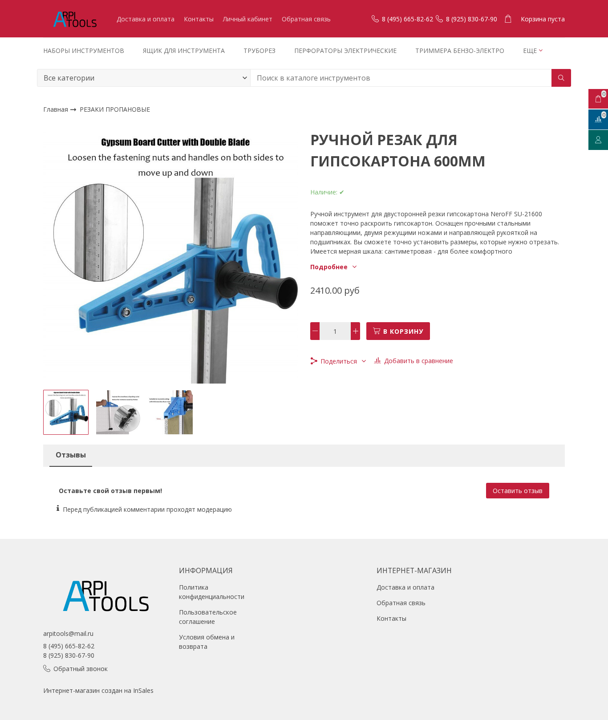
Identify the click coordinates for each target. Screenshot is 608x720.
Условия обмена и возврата (207, 642)
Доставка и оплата (145, 19)
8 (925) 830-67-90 (68, 655)
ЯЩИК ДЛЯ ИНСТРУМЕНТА (184, 50)
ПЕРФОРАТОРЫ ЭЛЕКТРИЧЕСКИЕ (345, 50)
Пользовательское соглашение (208, 617)
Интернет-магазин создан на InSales (98, 690)
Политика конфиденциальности (211, 592)
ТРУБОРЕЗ (259, 50)
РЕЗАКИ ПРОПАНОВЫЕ (115, 109)
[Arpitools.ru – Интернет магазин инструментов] (74, 18)
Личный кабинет (247, 19)
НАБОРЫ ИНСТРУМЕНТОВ (83, 50)
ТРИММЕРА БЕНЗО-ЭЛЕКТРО (459, 50)
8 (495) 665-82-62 (68, 646)
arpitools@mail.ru (68, 633)
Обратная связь (306, 19)
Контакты (199, 19)
